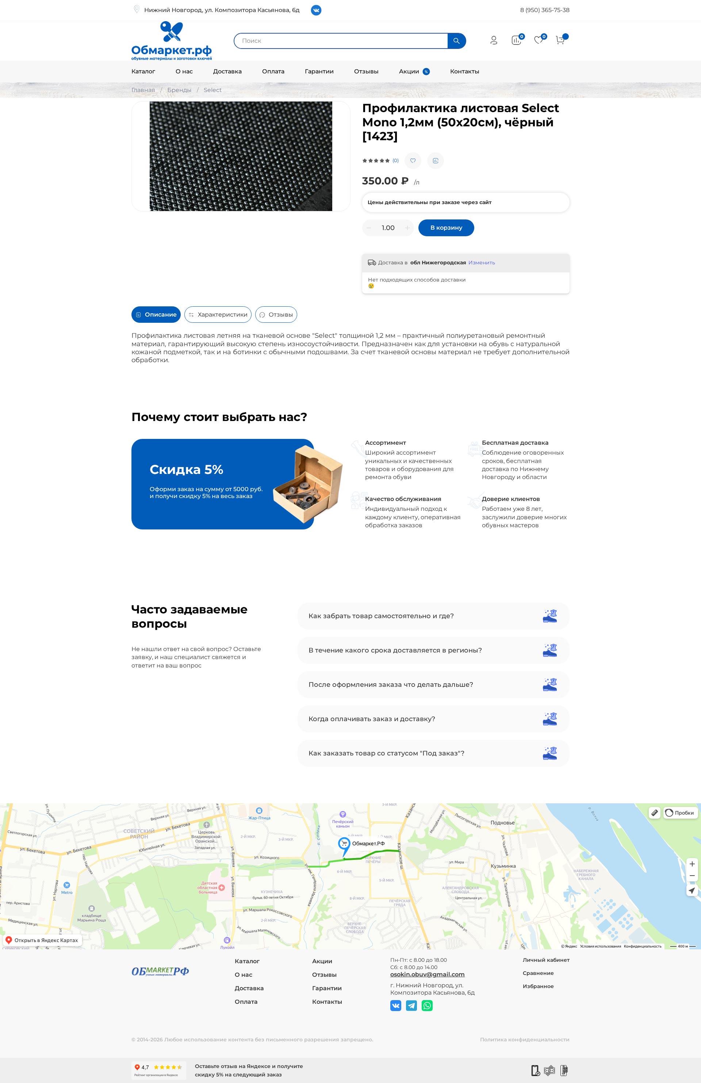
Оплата (273, 71)
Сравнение (538, 973)
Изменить (481, 262)
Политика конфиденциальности (525, 1039)
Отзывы (366, 71)
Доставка (227, 71)
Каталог (143, 71)
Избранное (538, 986)
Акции (409, 71)
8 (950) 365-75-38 (545, 10)
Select (213, 90)
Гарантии (319, 71)
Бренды (179, 90)
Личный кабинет (546, 960)
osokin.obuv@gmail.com (427, 974)
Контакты (464, 71)
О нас (184, 71)
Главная (143, 90)
